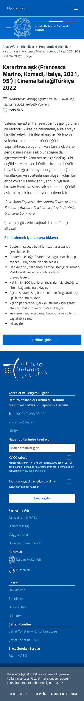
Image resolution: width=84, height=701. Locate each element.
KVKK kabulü (18, 457)
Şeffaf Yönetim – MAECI (26, 639)
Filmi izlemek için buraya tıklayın (31, 237)
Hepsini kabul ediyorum (56, 693)
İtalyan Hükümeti (15, 8)
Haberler (15, 615)
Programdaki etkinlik (53, 46)
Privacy (24, 471)
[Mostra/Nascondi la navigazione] (8, 27)
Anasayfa (9, 46)
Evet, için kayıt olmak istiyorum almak (32, 481)
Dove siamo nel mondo (25, 543)
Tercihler (18, 693)
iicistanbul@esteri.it (23, 422)
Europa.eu (22, 569)
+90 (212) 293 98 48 (29, 413)
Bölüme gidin (42, 339)
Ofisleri (14, 430)
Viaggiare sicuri (19, 534)
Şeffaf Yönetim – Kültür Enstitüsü (33, 631)
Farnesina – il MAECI (23, 517)
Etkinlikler (27, 46)
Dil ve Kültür (17, 607)
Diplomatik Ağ (19, 525)
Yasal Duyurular (37, 471)
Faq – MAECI (18, 655)
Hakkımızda (17, 589)
